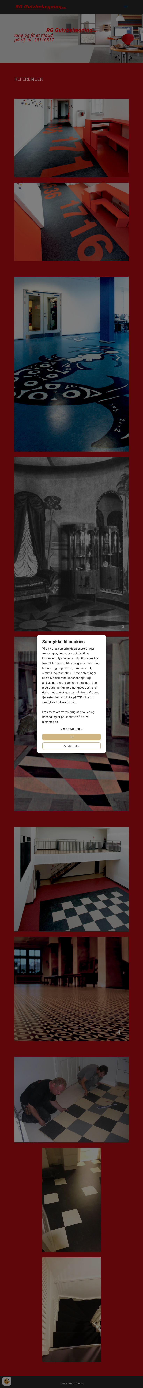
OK (71, 737)
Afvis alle (71, 746)
